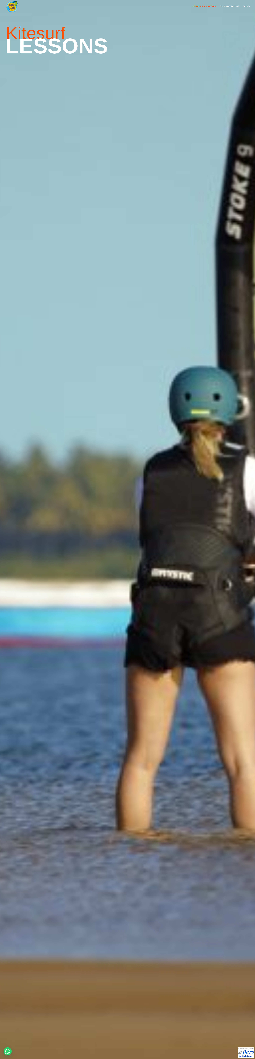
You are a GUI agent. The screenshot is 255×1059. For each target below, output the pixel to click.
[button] (8, 1051)
